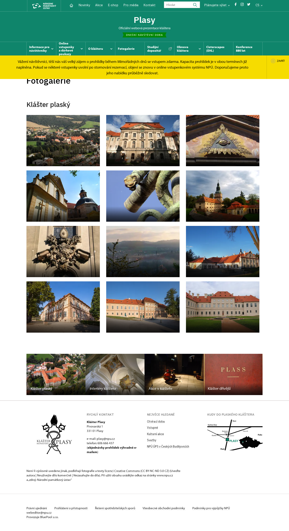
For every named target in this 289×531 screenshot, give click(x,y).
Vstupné (152, 428)
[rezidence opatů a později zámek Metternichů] (63, 307)
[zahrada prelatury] (222, 307)
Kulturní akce (155, 434)
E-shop (113, 5)
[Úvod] (71, 5)
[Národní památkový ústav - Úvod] (44, 6)
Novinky (84, 5)
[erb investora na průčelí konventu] (63, 251)
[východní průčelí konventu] (143, 140)
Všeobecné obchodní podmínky (164, 508)
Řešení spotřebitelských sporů (115, 508)
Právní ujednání (37, 508)
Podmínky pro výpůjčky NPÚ (211, 508)
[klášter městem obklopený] (63, 140)
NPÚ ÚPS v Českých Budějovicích (168, 446)
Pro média (130, 5)
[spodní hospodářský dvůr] (222, 251)
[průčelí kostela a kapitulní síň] (63, 196)
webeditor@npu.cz (38, 512)
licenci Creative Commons (122, 471)
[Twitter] (248, 5)
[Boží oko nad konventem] (222, 140)
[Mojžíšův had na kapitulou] (143, 196)
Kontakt (149, 5)
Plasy (144, 19)
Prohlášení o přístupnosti (71, 508)
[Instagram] (242, 5)
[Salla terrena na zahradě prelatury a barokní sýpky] (222, 196)
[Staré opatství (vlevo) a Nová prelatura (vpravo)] (143, 307)
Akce (99, 5)
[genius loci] (143, 251)
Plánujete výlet (215, 5)
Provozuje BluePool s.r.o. (42, 517)
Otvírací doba (156, 421)
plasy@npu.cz (106, 439)
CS (258, 5)
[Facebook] (235, 5)
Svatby (151, 440)
